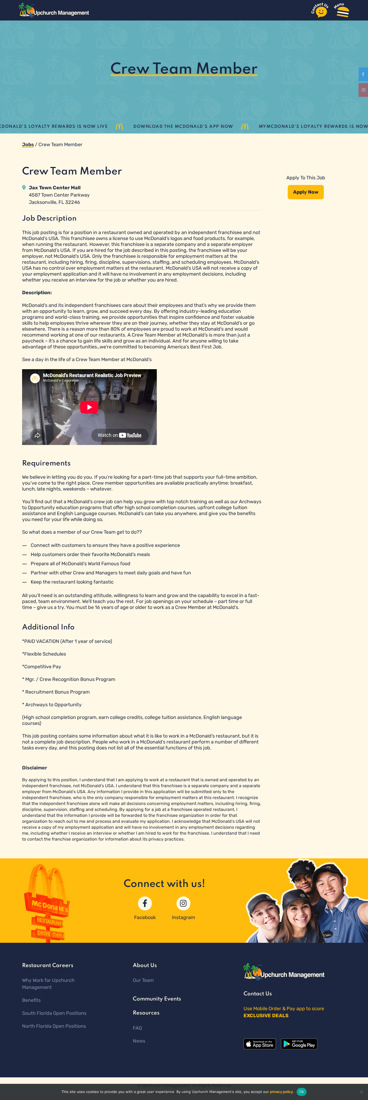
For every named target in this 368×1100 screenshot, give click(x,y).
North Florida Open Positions (54, 1026)
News (139, 1041)
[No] (361, 1092)
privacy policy (281, 1091)
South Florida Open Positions (54, 1013)
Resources (146, 1013)
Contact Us (258, 994)
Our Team (143, 980)
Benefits (31, 1000)
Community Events (157, 999)
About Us (145, 965)
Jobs (28, 145)
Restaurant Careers (47, 965)
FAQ (137, 1028)
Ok (301, 1091)
